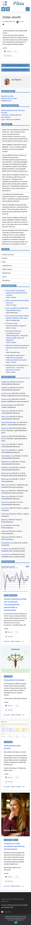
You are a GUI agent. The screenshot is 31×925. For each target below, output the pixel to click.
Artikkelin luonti (6, 101)
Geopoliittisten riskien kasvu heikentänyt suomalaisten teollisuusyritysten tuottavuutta (16, 357)
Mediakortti (5, 901)
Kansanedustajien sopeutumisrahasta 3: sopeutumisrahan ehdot (15, 196)
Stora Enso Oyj (6, 393)
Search (28, 9)
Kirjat (4, 262)
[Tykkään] (3, 24)
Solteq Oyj (4, 428)
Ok (16, 922)
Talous (4, 277)
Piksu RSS (7, 912)
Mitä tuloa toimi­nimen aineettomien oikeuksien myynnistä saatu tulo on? (17, 347)
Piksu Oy (4, 899)
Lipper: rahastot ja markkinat (10, 119)
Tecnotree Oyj (6, 549)
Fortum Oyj (5, 508)
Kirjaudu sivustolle (7, 96)
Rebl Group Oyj (6, 473)
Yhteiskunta (6, 280)
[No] (29, 920)
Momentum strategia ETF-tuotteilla (14, 70)
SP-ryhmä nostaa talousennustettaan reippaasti (16, 324)
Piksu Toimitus (16, 641)
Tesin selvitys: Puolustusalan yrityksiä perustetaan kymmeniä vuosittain (16, 292)
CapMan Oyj (5, 382)
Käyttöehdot (19, 899)
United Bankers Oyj (7, 456)
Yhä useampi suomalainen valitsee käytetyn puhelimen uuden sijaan (17, 317)
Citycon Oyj (5, 411)
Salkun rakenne (7, 269)
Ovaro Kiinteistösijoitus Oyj (10, 422)
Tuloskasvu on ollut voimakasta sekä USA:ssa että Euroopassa (15, 177)
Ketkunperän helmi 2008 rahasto (16, 65)
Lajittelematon (7, 266)
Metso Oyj (4, 485)
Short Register (6, 117)
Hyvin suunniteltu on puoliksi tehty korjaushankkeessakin (17, 309)
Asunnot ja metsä (8, 254)
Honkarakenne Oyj (7, 543)
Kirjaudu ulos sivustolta (9, 98)
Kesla (3, 525)
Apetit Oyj (4, 520)
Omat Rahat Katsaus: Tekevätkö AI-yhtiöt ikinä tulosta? (15, 231)
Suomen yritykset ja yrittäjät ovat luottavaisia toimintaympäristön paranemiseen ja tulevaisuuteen (14, 158)
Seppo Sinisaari (17, 715)
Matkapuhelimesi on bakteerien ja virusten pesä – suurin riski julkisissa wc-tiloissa (17, 367)
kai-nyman (21, 21)
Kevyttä (4, 258)
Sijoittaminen (6, 273)
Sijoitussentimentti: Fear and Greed (13, 110)
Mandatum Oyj (6, 462)
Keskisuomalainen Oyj (8, 405)
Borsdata (4, 113)
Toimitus (11, 899)
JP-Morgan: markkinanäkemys (11, 115)
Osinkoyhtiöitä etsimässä (14, 680)
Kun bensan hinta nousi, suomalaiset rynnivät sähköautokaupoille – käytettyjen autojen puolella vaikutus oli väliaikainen (17, 335)
